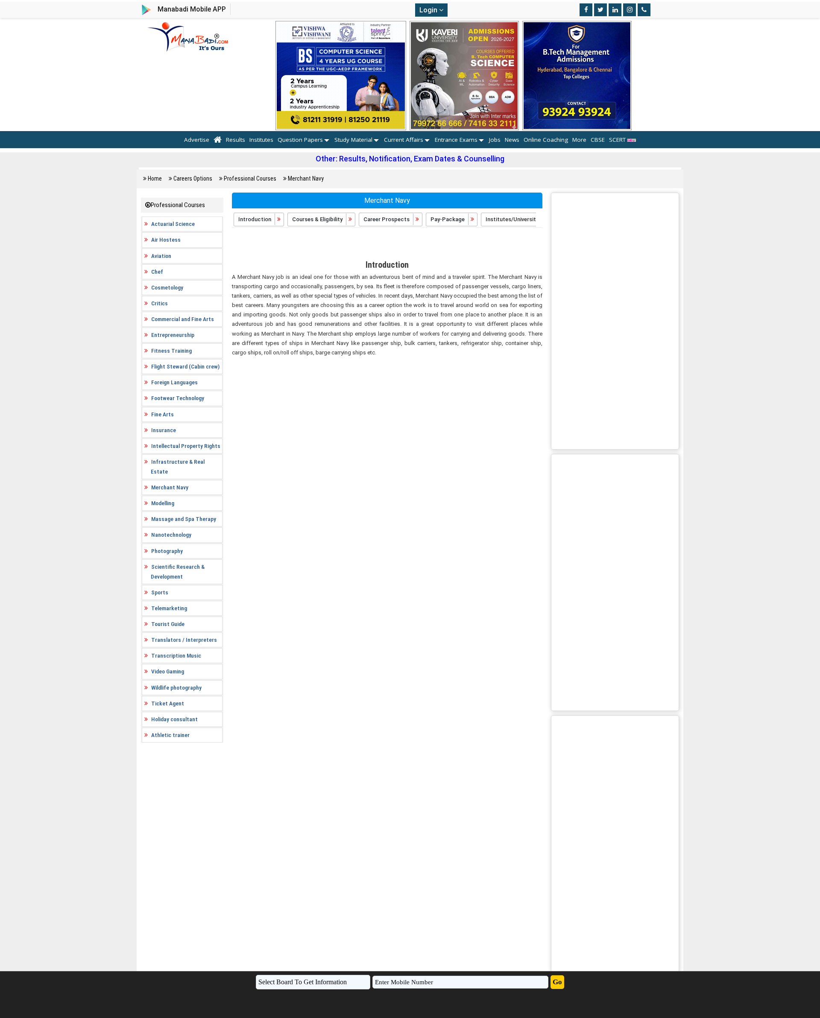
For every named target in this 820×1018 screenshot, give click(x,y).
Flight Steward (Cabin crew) (185, 366)
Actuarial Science (173, 223)
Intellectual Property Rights (185, 445)
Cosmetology (167, 287)
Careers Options (192, 178)
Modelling (162, 503)
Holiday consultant (174, 719)
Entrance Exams (456, 139)
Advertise (196, 139)
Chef (157, 271)
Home (155, 178)
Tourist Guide (167, 623)
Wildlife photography (176, 687)
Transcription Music (176, 655)
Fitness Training (171, 350)
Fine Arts (162, 414)
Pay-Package (448, 219)
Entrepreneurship (172, 334)
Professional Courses (250, 178)
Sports (159, 592)
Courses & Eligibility (318, 219)
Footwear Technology (177, 398)
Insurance (163, 430)
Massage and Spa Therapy (183, 518)
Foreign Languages (174, 382)
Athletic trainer (170, 734)
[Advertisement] (387, 244)
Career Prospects (387, 219)
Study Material (353, 139)
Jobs (495, 139)
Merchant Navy (306, 178)
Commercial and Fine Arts (182, 319)
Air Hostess (166, 239)
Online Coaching (546, 139)
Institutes (261, 139)
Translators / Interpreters (184, 639)
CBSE (598, 139)
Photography (167, 550)
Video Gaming (167, 671)
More (579, 139)
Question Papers (300, 139)
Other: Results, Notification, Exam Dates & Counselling (410, 158)
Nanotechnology (171, 534)
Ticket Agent (167, 703)
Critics (159, 303)
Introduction (255, 219)
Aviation (161, 255)
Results (235, 139)
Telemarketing (169, 608)
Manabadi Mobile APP (192, 9)
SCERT (618, 139)
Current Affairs (403, 139)
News (512, 139)
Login (429, 10)
